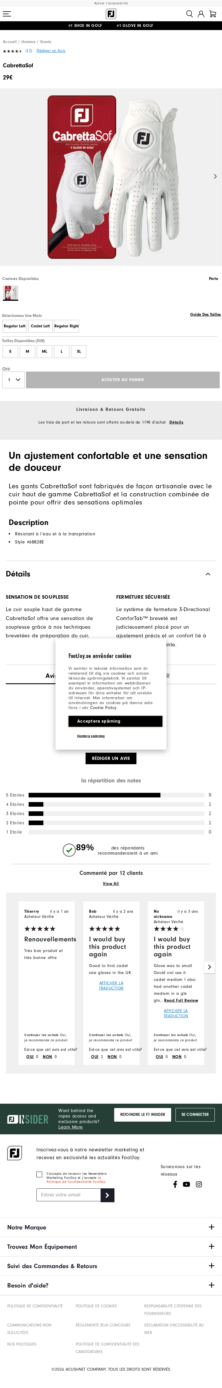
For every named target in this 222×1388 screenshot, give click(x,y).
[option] (111, 182)
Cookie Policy (103, 707)
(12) (28, 51)
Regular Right (66, 326)
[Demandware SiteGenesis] (111, 14)
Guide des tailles (205, 314)
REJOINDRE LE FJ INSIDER (142, 1114)
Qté (6, 369)
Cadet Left (40, 326)
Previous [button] (6, 176)
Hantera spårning (91, 736)
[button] (7, 14)
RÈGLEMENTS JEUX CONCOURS (103, 1325)
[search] (189, 14)
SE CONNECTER (195, 1114)
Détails (176, 422)
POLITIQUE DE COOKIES (96, 1306)
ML (44, 351)
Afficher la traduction (111, 986)
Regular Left (14, 326)
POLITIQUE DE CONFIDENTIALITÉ (35, 1306)
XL (79, 351)
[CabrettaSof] (111, 182)
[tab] (213, 14)
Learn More (70, 1127)
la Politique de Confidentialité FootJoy (76, 1180)
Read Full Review (181, 1000)
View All (111, 884)
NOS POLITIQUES (21, 1344)
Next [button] (215, 176)
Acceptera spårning (98, 721)
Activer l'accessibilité (111, 3)
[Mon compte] (201, 14)
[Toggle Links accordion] (111, 1227)
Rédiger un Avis (51, 51)
